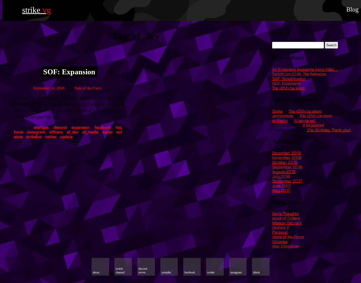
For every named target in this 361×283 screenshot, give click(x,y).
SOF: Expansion (69, 72)
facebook (103, 127)
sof (119, 132)
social (107, 132)
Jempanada (282, 115)
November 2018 (286, 157)
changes (41, 127)
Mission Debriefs (286, 222)
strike (36, 10)
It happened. (305, 120)
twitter (51, 136)
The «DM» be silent (288, 88)
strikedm (280, 120)
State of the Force (87, 88)
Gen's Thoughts (285, 213)
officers (56, 132)
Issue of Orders (286, 218)
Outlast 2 (280, 227)
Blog (352, 9)
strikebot (34, 136)
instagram (36, 132)
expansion (80, 127)
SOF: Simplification (288, 78)
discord (60, 127)
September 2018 (287, 167)
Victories (279, 241)
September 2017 (287, 181)
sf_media (90, 132)
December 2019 (286, 153)
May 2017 (281, 190)
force (18, 132)
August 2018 (284, 171)
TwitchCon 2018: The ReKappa (299, 74)
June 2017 (281, 185)
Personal (280, 232)
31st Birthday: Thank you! (328, 129)
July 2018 (281, 176)
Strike (277, 111)
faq (119, 127)
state (18, 136)
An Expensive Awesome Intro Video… (305, 69)
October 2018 (285, 162)
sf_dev (72, 132)
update (66, 136)
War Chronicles (285, 246)
